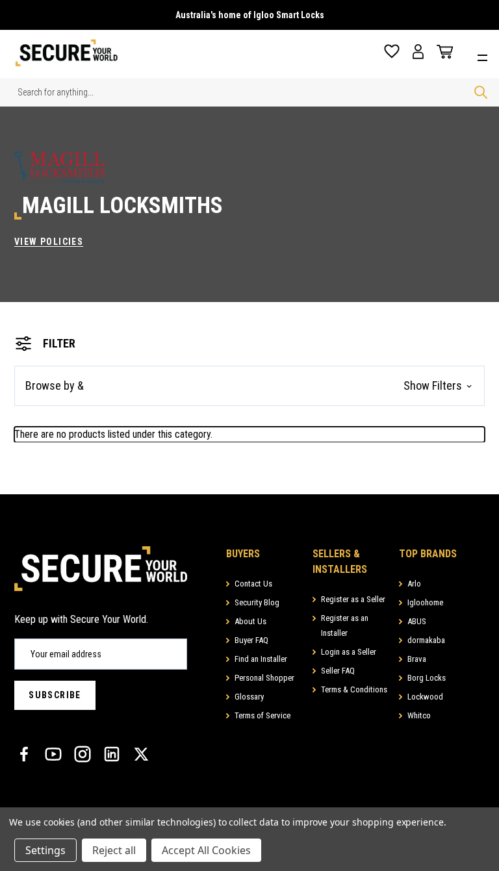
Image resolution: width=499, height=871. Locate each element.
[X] (141, 754)
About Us (250, 621)
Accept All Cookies (206, 850)
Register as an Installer (344, 625)
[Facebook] (24, 754)
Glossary (249, 696)
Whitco (419, 715)
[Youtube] (53, 754)
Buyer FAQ (251, 640)
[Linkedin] (112, 754)
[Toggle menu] (486, 56)
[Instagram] (82, 754)
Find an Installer (261, 659)
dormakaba (426, 640)
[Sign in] (418, 51)
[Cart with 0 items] (442, 52)
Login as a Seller (348, 652)
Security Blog (257, 602)
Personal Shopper (264, 678)
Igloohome (425, 602)
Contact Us (253, 583)
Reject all (114, 850)
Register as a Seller (353, 599)
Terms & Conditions (354, 689)
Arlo (414, 583)
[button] (249, 386)
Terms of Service (262, 715)
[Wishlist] (391, 51)
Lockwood (425, 696)
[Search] (480, 92)
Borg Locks (426, 678)
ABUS (416, 621)
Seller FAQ (338, 670)
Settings (45, 850)
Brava (416, 659)
